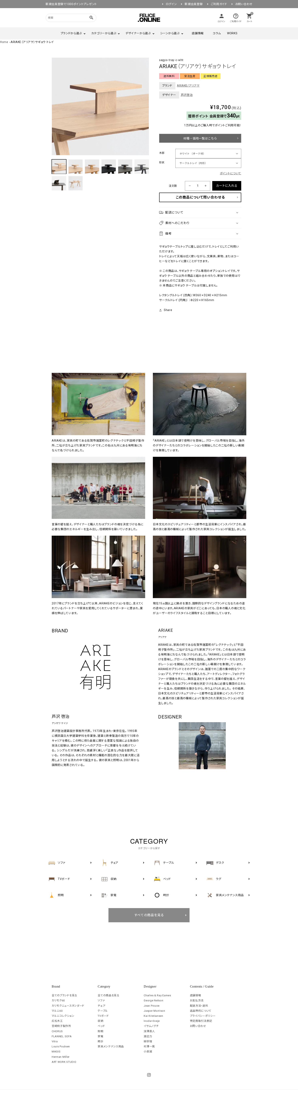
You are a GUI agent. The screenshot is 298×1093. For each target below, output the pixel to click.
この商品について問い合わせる (200, 197)
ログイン (171, 4)
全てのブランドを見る (64, 995)
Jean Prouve (152, 1005)
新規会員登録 (194, 4)
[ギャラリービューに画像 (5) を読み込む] (125, 166)
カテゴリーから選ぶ (103, 33)
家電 (100, 1036)
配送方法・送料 (199, 1005)
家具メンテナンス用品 (111, 1046)
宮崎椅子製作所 (61, 1026)
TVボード (103, 1015)
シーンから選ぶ (170, 33)
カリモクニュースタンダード (68, 1005)
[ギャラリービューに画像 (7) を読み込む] (59, 183)
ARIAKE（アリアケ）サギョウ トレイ (32, 42)
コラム (217, 33)
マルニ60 (57, 1010)
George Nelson (153, 1000)
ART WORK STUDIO (64, 1061)
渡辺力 (148, 1036)
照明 (100, 1031)
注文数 (173, 185)
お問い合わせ (243, 4)
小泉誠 (148, 1051)
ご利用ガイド (219, 4)
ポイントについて (230, 173)
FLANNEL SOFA (62, 1036)
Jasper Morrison (154, 1010)
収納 (100, 1020)
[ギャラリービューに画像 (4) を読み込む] (108, 166)
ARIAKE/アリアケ (188, 85)
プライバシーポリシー (203, 1015)
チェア (101, 1005)
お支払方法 (197, 1000)
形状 (162, 162)
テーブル (103, 1010)
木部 (162, 152)
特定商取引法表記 (201, 1020)
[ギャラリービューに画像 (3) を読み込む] (92, 166)
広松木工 (57, 1020)
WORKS (232, 33)
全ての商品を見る (108, 995)
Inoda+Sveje (152, 1020)
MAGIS (56, 1051)
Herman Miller (61, 1056)
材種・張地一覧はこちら (200, 138)
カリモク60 (58, 1000)
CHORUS (57, 1031)
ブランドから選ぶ (71, 33)
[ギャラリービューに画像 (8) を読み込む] (75, 183)
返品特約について (201, 1010)
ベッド (101, 1026)
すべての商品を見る (149, 915)
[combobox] (66, 18)
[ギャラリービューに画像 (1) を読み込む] (59, 166)
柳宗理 (148, 1041)
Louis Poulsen (61, 1046)
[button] (200, 212)
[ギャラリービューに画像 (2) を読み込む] (75, 166)
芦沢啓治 (187, 95)
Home (4, 42)
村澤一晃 (149, 1046)
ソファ (101, 1000)
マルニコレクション (63, 1015)
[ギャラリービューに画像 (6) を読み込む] (141, 166)
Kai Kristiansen (153, 1015)
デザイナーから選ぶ (138, 33)
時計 (100, 1041)
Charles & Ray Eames (157, 995)
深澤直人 (149, 1031)
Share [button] (168, 310)
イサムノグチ (151, 1026)
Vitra (55, 1041)
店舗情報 (198, 33)
